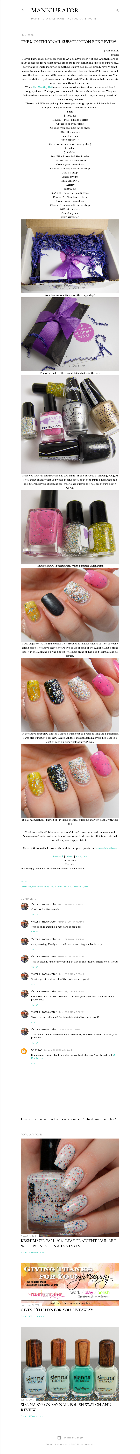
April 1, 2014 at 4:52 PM (69, 1029)
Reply (34, 914)
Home (35, 18)
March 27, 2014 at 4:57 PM (71, 921)
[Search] (117, 9)
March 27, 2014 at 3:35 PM (70, 904)
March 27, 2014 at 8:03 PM (71, 956)
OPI (51, 886)
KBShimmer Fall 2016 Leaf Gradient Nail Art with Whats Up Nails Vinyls (68, 1243)
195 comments (36, 1416)
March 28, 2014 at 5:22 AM (71, 974)
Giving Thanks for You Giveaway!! (57, 1309)
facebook (58, 856)
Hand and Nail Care (71, 18)
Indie (46, 886)
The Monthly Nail (43, 87)
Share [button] (23, 881)
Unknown (37, 1049)
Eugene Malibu (35, 886)
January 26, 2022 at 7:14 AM (58, 1050)
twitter (69, 856)
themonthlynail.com (105, 848)
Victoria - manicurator (44, 904)
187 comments (36, 1316)
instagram (81, 856)
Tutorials (48, 18)
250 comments (36, 1252)
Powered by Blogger (73, 1437)
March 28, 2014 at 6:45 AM (71, 991)
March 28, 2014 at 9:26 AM (71, 1012)
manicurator (55, 10)
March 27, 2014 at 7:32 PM (71, 939)
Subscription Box (62, 886)
